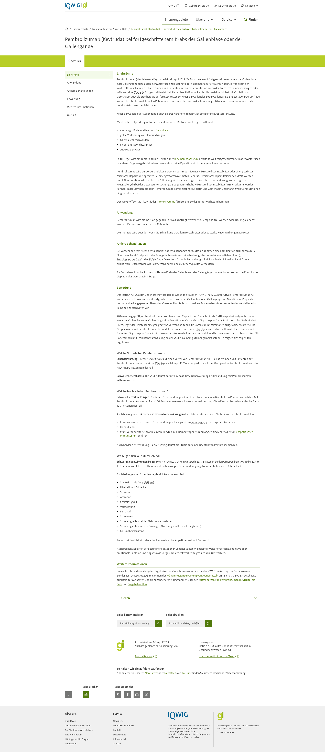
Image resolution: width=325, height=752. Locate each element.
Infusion (150, 220)
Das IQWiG (70, 720)
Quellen (71, 115)
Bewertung (73, 99)
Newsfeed (170, 673)
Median (160, 363)
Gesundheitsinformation (78, 725)
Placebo (200, 329)
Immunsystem (199, 422)
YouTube (187, 673)
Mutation (197, 251)
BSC (151, 259)
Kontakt (117, 730)
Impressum (71, 743)
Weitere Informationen (80, 107)
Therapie (139, 92)
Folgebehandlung (138, 584)
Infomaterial (119, 739)
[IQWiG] (178, 716)
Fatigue (148, 482)
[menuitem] (74, 61)
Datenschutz (119, 734)
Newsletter (151, 673)
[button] (249, 5)
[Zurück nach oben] (256, 708)
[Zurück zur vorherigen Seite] (68, 694)
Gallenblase (162, 130)
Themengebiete (176, 19)
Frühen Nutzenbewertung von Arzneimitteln (192, 575)
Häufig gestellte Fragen (77, 739)
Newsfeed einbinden (123, 725)
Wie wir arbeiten (73, 734)
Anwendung (74, 82)
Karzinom (179, 113)
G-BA (144, 575)
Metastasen (163, 84)
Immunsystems (166, 201)
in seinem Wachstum (186, 159)
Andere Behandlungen (80, 90)
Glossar (117, 743)
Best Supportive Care (129, 259)
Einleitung (73, 74)
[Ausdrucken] (86, 694)
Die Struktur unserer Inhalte (79, 730)
